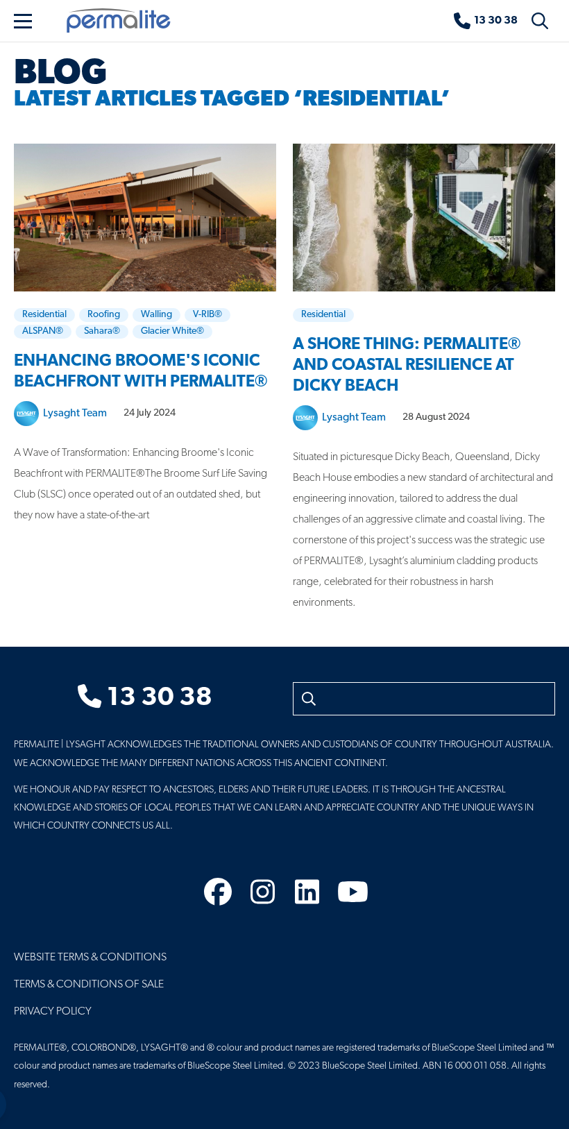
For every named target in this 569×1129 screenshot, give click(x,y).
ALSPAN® (42, 331)
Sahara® (102, 331)
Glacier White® (172, 331)
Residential (44, 314)
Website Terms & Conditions (90, 957)
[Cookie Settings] (22, 1104)
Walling (156, 314)
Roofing (103, 314)
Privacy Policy (53, 1011)
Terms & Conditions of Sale (89, 984)
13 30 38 (157, 698)
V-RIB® (207, 314)
